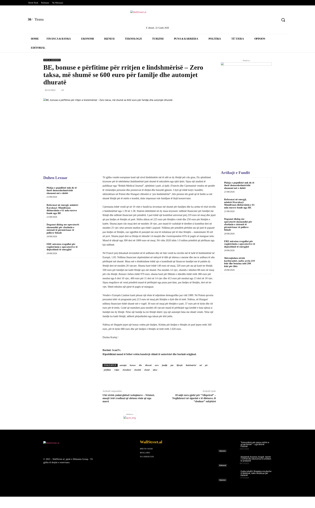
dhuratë (148, 365)
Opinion (222, 451)
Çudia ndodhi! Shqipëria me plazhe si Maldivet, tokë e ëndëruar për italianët (256, 473)
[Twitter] (248, 20)
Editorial (222, 465)
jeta (172, 365)
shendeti (137, 370)
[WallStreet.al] (157, 17)
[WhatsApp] (178, 90)
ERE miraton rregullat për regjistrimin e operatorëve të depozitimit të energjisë (62, 247)
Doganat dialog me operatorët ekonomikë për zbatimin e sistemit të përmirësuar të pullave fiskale (63, 228)
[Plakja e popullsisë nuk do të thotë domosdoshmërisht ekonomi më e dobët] (88, 192)
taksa (155, 370)
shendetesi (127, 370)
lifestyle (180, 365)
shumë (147, 370)
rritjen (116, 370)
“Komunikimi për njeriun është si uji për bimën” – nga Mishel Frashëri (255, 444)
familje (164, 365)
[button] (283, 20)
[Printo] (201, 90)
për (206, 365)
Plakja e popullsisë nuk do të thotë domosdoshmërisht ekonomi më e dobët (62, 190)
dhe (140, 365)
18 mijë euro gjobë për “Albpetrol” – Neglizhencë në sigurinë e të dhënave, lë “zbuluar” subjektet (194, 398)
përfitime (107, 370)
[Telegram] (208, 90)
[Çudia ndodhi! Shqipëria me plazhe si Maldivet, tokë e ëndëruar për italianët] (229, 474)
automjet (123, 365)
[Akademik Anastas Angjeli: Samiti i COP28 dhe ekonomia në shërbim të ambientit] (229, 460)
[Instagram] (265, 20)
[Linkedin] (256, 20)
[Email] (193, 90)
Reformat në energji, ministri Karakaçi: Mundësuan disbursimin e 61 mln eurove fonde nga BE (62, 209)
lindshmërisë (191, 365)
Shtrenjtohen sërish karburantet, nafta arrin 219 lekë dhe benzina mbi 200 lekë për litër (239, 262)
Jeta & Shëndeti (52, 60)
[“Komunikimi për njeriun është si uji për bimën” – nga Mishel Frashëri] (229, 446)
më (201, 365)
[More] (216, 90)
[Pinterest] (273, 20)
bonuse (133, 365)
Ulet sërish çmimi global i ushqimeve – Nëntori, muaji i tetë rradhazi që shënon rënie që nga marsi (129, 398)
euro (157, 365)
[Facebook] (239, 20)
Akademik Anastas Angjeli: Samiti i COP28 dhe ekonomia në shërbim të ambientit (256, 459)
